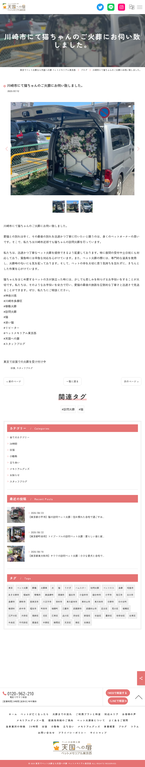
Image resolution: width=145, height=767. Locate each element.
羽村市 (59, 601)
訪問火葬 (95, 587)
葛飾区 (35, 615)
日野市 (111, 601)
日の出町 (122, 601)
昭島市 (130, 587)
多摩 (120, 587)
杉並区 (98, 615)
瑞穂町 (55, 608)
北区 (45, 615)
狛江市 (119, 594)
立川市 (130, 594)
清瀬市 (61, 594)
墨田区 (109, 615)
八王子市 (47, 601)
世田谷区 (120, 615)
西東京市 (34, 601)
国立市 (72, 594)
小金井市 (84, 594)
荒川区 (115, 608)
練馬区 (57, 622)
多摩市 (11, 601)
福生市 (33, 608)
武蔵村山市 (91, 608)
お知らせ (15, 475)
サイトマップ (98, 732)
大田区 (24, 615)
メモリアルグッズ (20, 469)
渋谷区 (76, 615)
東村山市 (86, 601)
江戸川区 (12, 615)
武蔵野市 (77, 608)
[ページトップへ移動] (138, 696)
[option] (72, 148)
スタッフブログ (25, 368)
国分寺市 (96, 594)
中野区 (46, 622)
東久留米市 (72, 601)
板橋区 (126, 608)
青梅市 (37, 594)
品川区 (65, 615)
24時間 (13, 443)
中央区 (11, 622)
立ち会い (15, 462)
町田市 (44, 608)
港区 (77, 622)
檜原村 (11, 608)
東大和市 (99, 601)
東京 (10, 587)
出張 (13, 368)
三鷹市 (65, 608)
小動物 (13, 456)
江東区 (55, 615)
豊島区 (35, 622)
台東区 (132, 615)
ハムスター (81, 587)
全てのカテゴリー (20, 437)
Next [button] (137, 148)
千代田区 (23, 622)
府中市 (22, 608)
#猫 (81, 409)
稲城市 (27, 594)
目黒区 (87, 622)
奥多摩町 (49, 594)
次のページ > (131, 381)
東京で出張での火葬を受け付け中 (25, 361)
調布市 (22, 601)
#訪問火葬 (68, 409)
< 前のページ (13, 381)
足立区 (104, 608)
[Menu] (139, 7)
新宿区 (87, 615)
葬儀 (34, 587)
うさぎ (68, 587)
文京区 (68, 622)
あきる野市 (13, 594)
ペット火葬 (22, 587)
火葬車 (44, 587)
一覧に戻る (72, 381)
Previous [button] (7, 148)
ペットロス (108, 587)
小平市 (108, 594)
